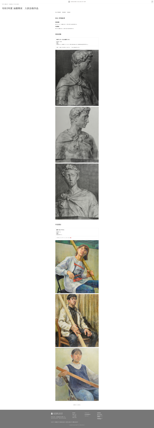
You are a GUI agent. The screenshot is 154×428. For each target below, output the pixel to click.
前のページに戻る (77, 404)
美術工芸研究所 (99, 414)
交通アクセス (74, 414)
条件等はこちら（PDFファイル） (63, 237)
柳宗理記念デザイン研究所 (100, 416)
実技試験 (64, 12)
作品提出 (68, 12)
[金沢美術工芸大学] (77, 2)
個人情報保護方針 (87, 414)
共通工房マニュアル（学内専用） (100, 418)
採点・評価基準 (58, 12)
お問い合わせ (74, 417)
